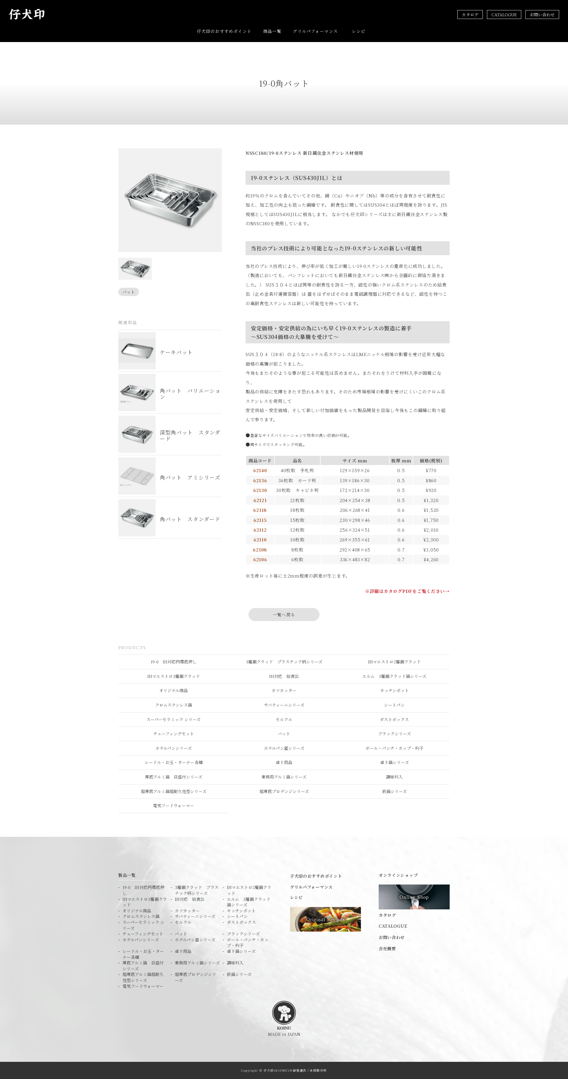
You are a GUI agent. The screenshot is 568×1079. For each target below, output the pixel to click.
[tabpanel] (170, 200)
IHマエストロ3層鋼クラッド (173, 676)
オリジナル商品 (173, 690)
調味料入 (394, 777)
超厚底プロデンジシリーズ (284, 791)
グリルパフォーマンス (315, 31)
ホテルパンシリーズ (173, 748)
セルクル (284, 719)
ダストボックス (394, 719)
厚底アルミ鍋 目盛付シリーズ (173, 777)
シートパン (394, 705)
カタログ (470, 14)
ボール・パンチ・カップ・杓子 (394, 748)
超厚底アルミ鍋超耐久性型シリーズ (173, 791)
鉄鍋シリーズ (394, 791)
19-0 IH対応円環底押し (173, 662)
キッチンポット (394, 690)
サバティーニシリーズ (284, 705)
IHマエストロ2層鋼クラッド (394, 662)
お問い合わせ (542, 14)
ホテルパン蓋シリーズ (284, 748)
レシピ (358, 31)
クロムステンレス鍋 (173, 705)
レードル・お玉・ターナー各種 (174, 762)
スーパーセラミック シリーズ (173, 719)
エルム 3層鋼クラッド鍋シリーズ (394, 676)
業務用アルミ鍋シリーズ (284, 777)
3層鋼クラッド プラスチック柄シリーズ (284, 662)
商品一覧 (272, 31)
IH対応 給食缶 (284, 676)
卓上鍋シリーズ (394, 762)
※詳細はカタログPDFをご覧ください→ (407, 591)
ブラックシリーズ (394, 734)
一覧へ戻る (284, 615)
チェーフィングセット (173, 734)
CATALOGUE (504, 14)
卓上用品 (284, 762)
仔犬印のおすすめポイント (224, 31)
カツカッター (284, 690)
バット (128, 292)
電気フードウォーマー (173, 805)
